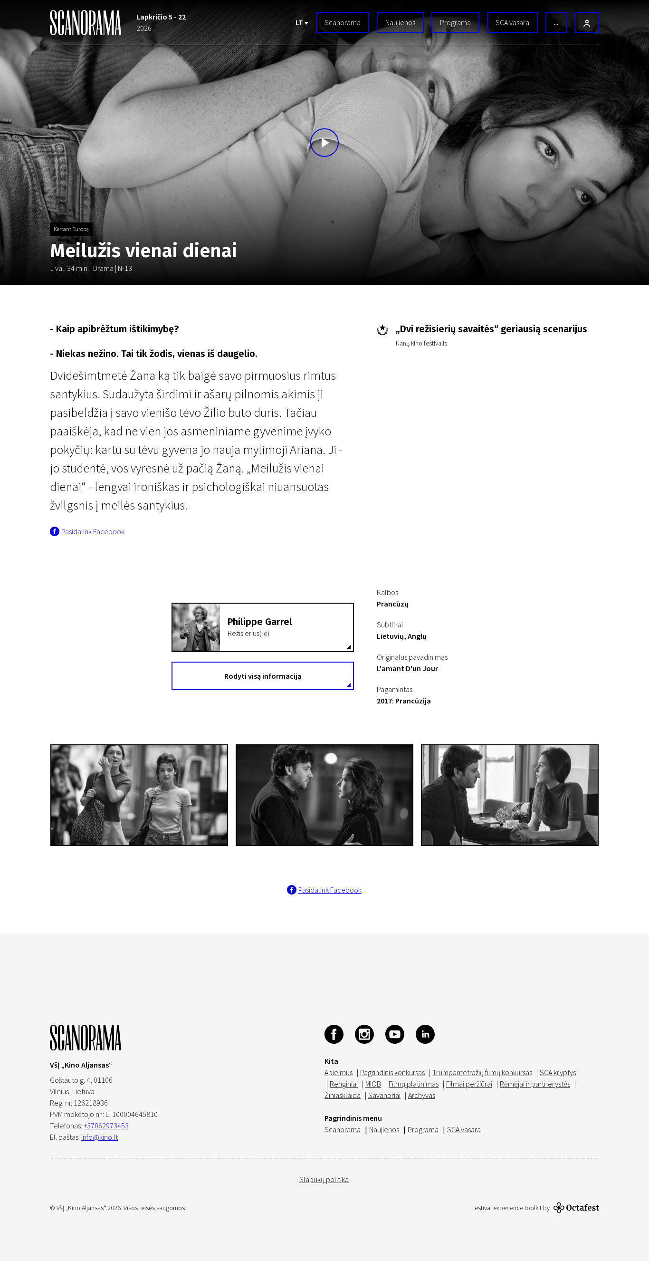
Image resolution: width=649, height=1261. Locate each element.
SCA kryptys (558, 1072)
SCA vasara (512, 22)
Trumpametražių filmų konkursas (482, 1072)
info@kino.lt (99, 1137)
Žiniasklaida (342, 1095)
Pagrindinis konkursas (392, 1072)
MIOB (373, 1083)
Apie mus (338, 1072)
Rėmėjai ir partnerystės (535, 1083)
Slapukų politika (324, 1179)
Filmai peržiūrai (469, 1083)
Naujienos (400, 22)
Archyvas (421, 1095)
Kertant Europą (71, 228)
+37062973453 (106, 1125)
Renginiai (344, 1083)
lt (300, 22)
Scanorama (342, 22)
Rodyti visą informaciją (262, 676)
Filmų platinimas (414, 1083)
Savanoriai (384, 1095)
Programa (455, 22)
